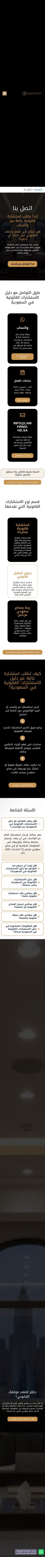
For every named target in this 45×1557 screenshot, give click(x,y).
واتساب (22, 328)
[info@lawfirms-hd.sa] (22, 415)
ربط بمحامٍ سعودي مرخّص (22, 611)
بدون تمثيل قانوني (23, 575)
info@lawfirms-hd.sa (22, 426)
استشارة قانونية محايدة (23, 528)
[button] (4, 93)
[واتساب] (22, 319)
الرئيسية (38, 189)
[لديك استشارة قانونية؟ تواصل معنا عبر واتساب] (41, 1552)
